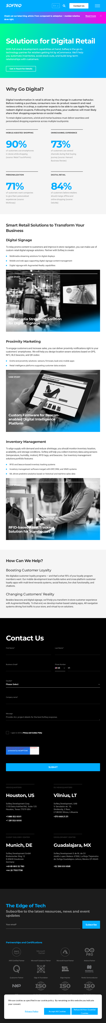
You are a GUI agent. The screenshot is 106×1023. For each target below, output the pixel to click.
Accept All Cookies (57, 1011)
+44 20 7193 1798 (14, 870)
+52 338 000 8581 (62, 866)
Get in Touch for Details (21, 68)
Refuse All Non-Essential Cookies (85, 1011)
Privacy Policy (31, 1011)
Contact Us (78, 6)
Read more (90, 16)
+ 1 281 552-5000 (14, 820)
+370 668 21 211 (61, 816)
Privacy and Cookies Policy (32, 733)
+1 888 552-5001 (13, 816)
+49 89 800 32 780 (15, 866)
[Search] (64, 6)
